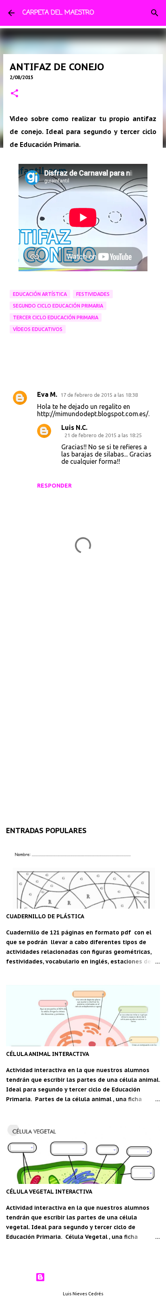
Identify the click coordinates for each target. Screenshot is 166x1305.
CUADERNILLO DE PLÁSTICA (45, 916)
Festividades (93, 294)
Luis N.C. (74, 427)
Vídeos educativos (37, 329)
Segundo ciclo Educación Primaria (58, 305)
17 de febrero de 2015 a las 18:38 (99, 395)
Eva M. (47, 394)
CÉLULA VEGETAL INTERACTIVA (49, 1191)
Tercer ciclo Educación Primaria (55, 317)
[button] (14, 93)
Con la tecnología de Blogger (88, 1277)
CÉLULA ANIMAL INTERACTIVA (47, 1054)
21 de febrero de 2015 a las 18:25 (103, 435)
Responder (54, 485)
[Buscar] (155, 13)
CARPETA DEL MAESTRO (58, 13)
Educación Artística (40, 294)
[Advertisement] (83, 718)
